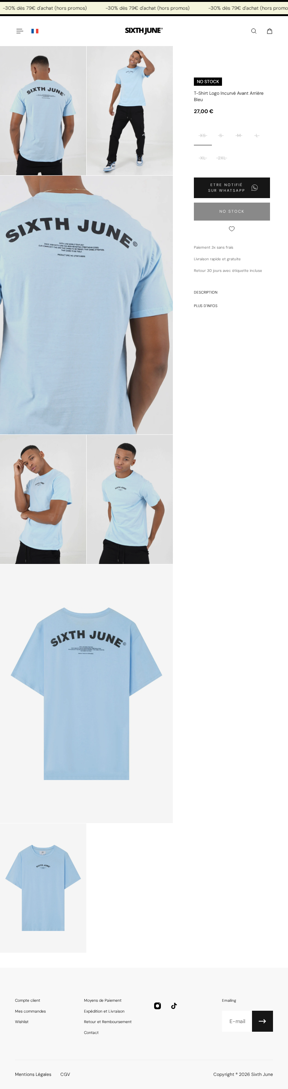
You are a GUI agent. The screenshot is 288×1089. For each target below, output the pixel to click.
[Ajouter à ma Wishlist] (232, 228)
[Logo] (144, 31)
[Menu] (19, 31)
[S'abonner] (262, 1021)
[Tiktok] (174, 1006)
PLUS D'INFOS (206, 305)
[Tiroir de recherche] (254, 31)
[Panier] (270, 31)
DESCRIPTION (206, 292)
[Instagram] (157, 1006)
